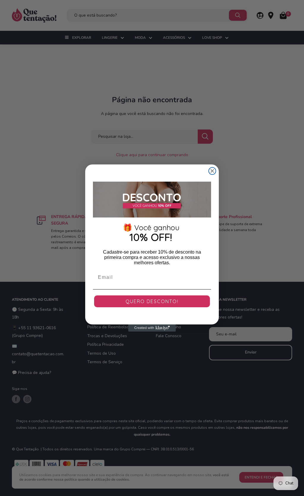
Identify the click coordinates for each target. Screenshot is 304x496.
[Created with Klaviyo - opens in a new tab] (152, 328)
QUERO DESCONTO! (152, 301)
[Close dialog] (212, 171)
